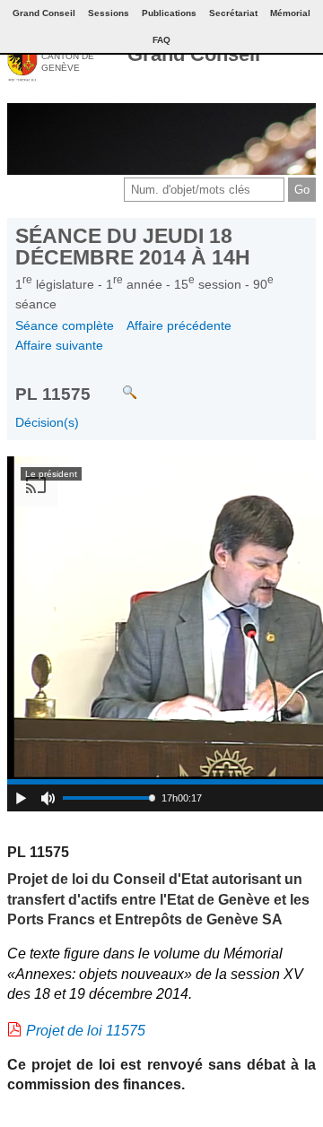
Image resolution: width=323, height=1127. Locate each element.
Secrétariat (233, 13)
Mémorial (290, 13)
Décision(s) (47, 422)
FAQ (161, 40)
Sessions (108, 13)
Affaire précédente (179, 325)
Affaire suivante (59, 345)
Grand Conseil (193, 54)
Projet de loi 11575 (85, 1030)
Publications (169, 13)
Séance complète (64, 325)
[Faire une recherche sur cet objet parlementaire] (116, 384)
